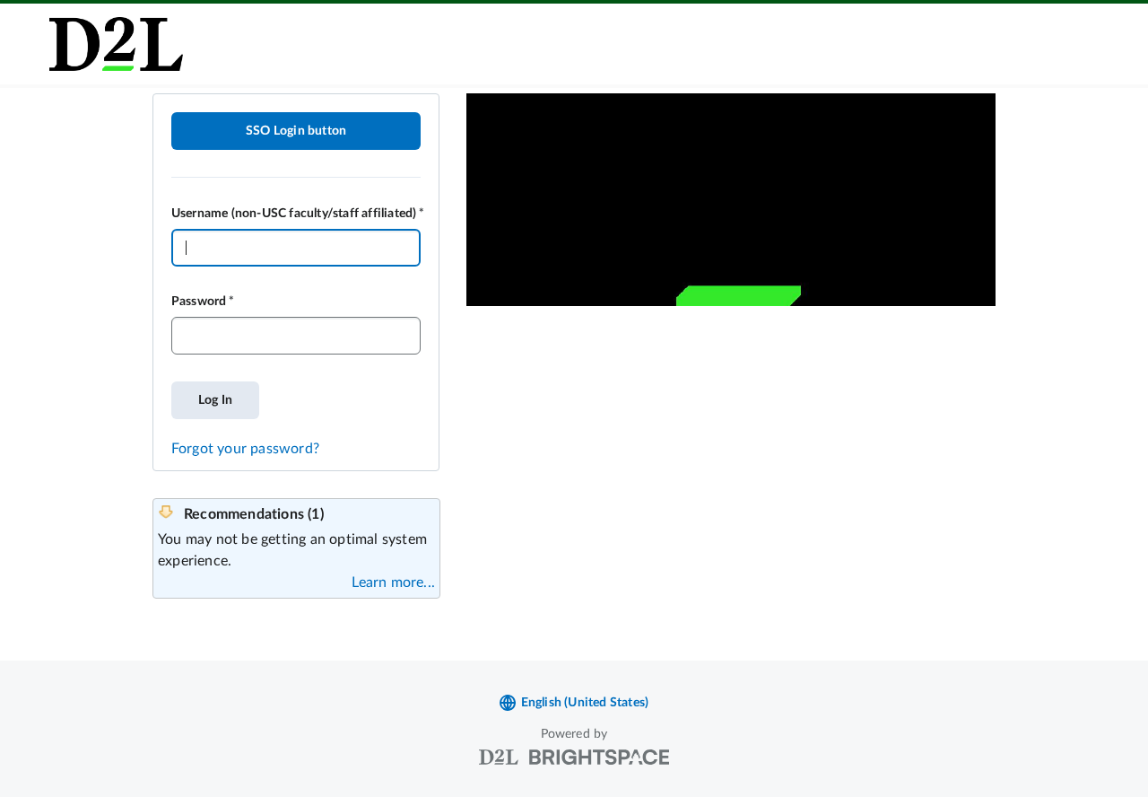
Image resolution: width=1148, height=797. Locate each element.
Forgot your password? (245, 449)
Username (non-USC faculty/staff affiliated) (294, 213)
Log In (215, 400)
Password (199, 301)
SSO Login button (296, 131)
